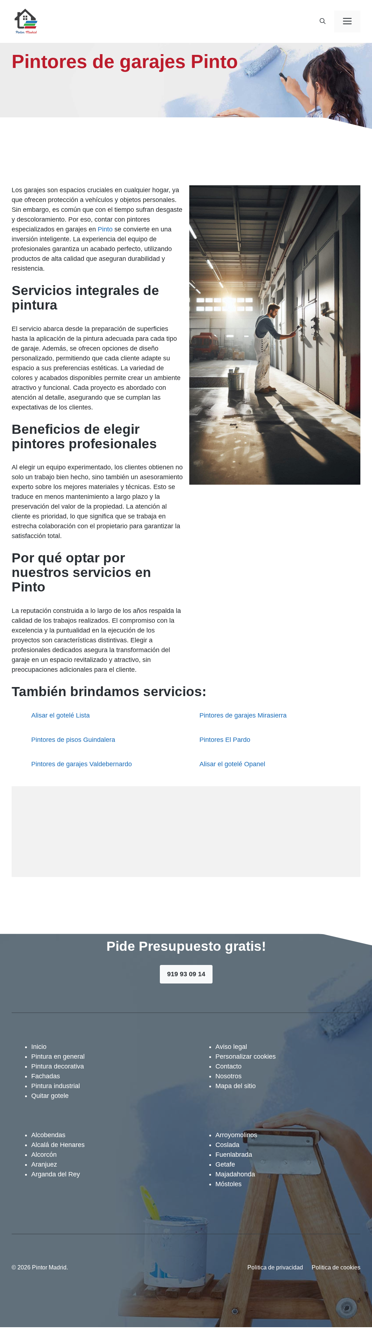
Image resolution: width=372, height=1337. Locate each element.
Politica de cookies (336, 1267)
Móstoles (228, 1184)
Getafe (225, 1164)
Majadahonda (235, 1174)
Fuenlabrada (233, 1154)
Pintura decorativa (57, 1066)
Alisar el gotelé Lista (60, 715)
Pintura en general (58, 1056)
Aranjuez (44, 1164)
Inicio (38, 1046)
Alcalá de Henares (58, 1144)
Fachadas (45, 1076)
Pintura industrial (55, 1086)
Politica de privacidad (275, 1267)
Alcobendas (48, 1135)
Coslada (227, 1144)
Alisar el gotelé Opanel (232, 764)
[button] (322, 21)
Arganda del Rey (55, 1174)
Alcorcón (44, 1154)
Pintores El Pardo (224, 739)
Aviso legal (231, 1046)
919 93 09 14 (186, 974)
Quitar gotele (50, 1095)
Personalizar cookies (245, 1056)
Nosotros (228, 1076)
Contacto (228, 1066)
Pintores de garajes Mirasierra (243, 715)
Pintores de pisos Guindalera (73, 739)
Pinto (105, 229)
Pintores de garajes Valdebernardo (81, 764)
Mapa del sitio (235, 1086)
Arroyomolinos (236, 1135)
